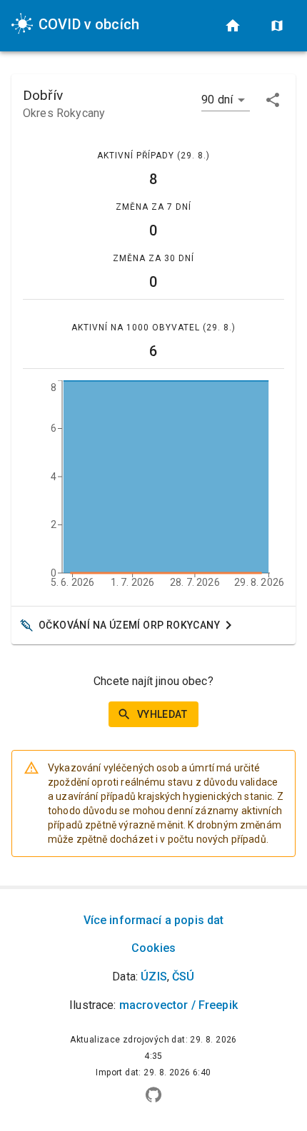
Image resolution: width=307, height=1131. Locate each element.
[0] (233, 26)
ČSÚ (183, 976)
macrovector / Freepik (178, 1005)
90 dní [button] (217, 99)
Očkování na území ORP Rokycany (129, 625)
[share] (273, 100)
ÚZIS (154, 976)
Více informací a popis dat (154, 920)
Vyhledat (162, 714)
